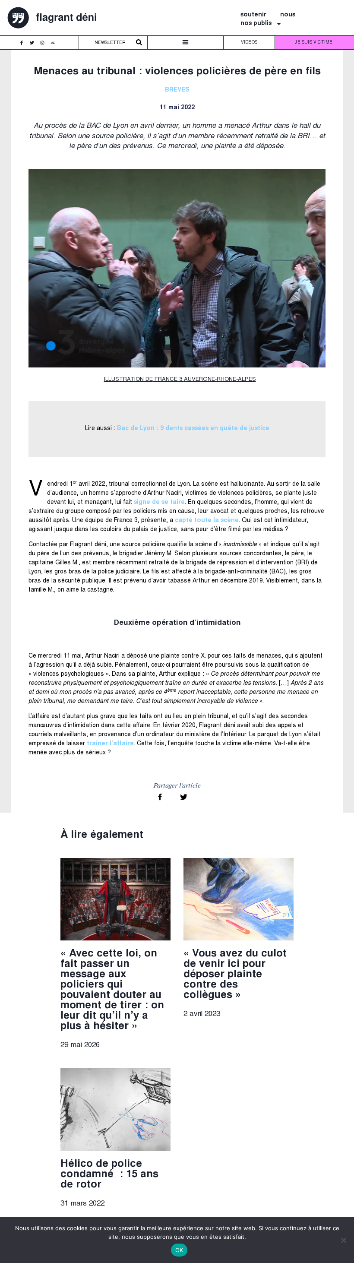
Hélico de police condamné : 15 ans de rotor (109, 1174)
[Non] (343, 1240)
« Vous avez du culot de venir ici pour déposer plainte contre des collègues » (235, 975)
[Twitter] (34, 45)
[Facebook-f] (23, 45)
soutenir (253, 15)
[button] (185, 42)
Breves (177, 90)
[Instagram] (44, 45)
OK (179, 1250)
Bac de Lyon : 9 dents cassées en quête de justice (193, 429)
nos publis (256, 24)
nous (287, 15)
